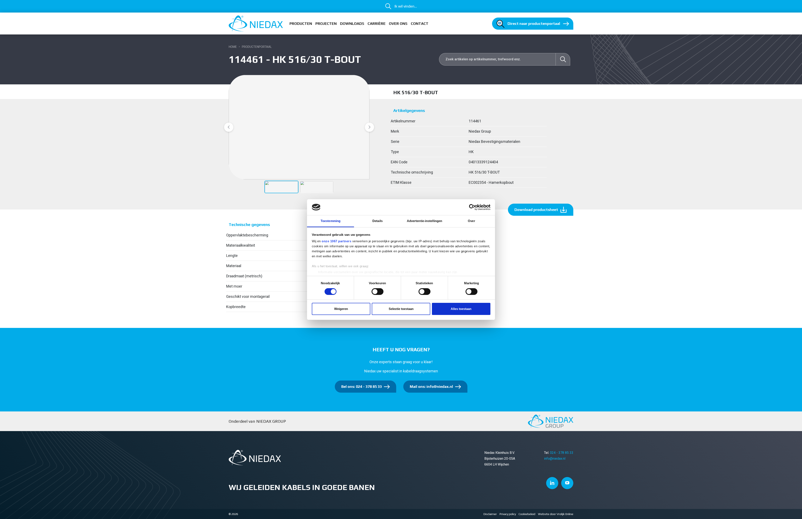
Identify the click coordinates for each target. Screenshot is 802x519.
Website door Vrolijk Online (555, 514)
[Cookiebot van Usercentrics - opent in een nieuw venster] (472, 207)
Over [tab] (471, 221)
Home (233, 46)
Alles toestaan (461, 309)
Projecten (326, 23)
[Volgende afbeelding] (369, 127)
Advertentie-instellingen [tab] (424, 221)
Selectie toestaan (401, 309)
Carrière (377, 23)
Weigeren (341, 309)
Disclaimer (490, 514)
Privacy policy (508, 514)
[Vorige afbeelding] (228, 127)
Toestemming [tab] (330, 221)
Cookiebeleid (527, 514)
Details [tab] (377, 221)
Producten (300, 23)
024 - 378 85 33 (561, 453)
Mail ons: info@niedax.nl (431, 386)
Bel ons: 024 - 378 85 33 (361, 386)
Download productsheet (536, 209)
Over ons (398, 23)
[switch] (377, 291)
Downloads (352, 23)
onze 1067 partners (336, 241)
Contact (419, 23)
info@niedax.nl (554, 459)
